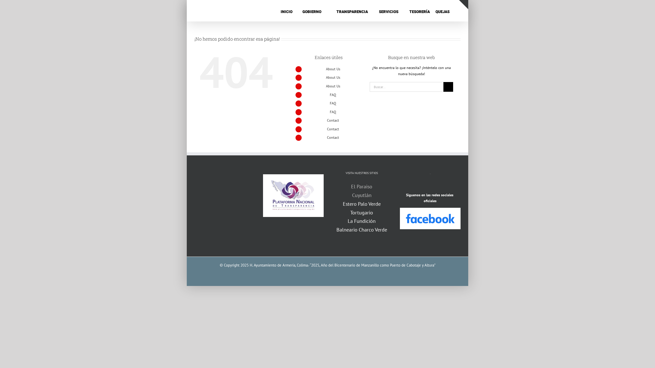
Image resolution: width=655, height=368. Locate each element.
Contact (333, 120)
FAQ (333, 95)
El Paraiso (361, 186)
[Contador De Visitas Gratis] (430, 185)
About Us (333, 69)
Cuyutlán (362, 195)
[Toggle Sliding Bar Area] (463, 4)
